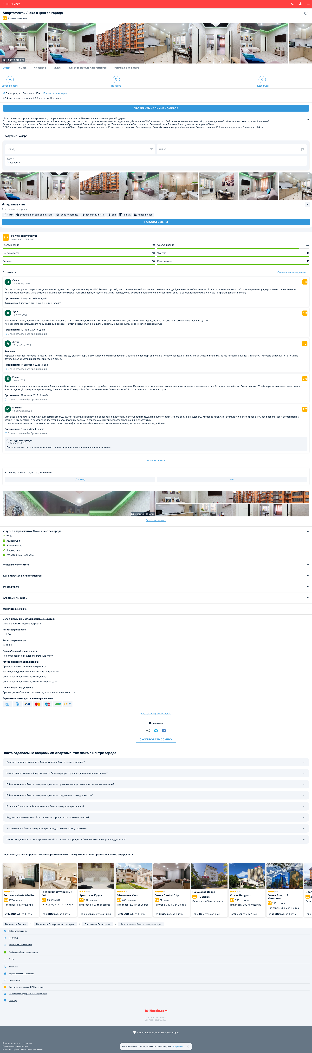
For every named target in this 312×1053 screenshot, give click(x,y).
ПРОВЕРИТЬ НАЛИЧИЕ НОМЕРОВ (156, 108)
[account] (300, 4)
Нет (232, 479)
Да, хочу (80, 479)
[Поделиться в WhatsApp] (148, 731)
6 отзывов (40, 67)
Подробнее (177, 1046)
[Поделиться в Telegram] (156, 731)
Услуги (57, 67)
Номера (22, 67)
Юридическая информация (15, 1046)
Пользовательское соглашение (17, 1043)
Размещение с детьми (126, 67)
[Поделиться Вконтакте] (164, 731)
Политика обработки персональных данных (23, 1049)
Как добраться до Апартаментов (88, 67)
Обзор (6, 67)
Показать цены (156, 221)
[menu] (308, 4)
